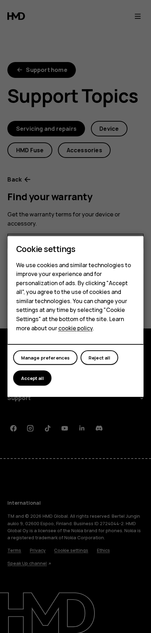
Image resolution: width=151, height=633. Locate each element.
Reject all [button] (99, 358)
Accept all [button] (32, 378)
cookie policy (75, 328)
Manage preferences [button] (45, 358)
